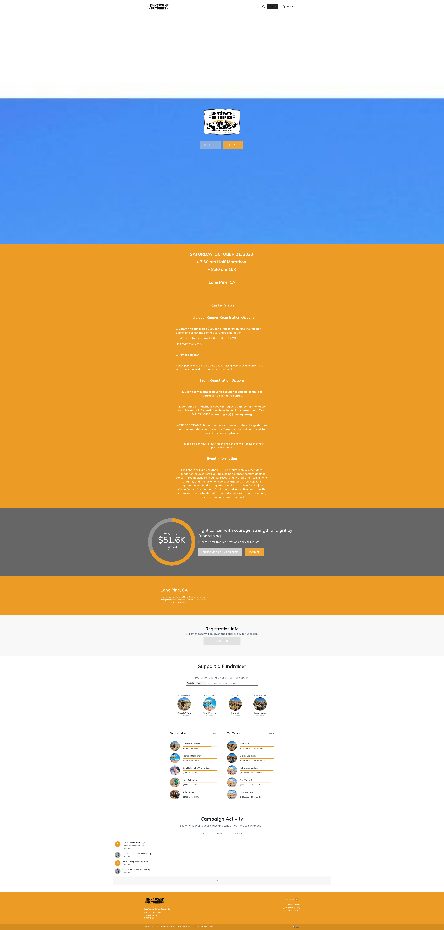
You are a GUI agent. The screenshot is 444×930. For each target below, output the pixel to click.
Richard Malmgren (192, 755)
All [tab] (202, 834)
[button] (210, 145)
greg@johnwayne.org (237, 414)
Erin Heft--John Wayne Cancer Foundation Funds (197, 768)
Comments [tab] (220, 834)
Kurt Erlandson (190, 780)
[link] (158, 6)
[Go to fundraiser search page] (263, 6)
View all (214, 733)
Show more (221, 881)
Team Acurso (246, 792)
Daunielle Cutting (191, 743)
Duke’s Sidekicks (248, 755)
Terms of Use (185, 926)
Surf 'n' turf (246, 780)
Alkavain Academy (249, 768)
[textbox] (232, 683)
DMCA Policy (209, 926)
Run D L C (245, 743)
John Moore (188, 792)
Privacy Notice (175, 926)
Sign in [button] (290, 7)
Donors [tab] (239, 834)
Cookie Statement (198, 926)
